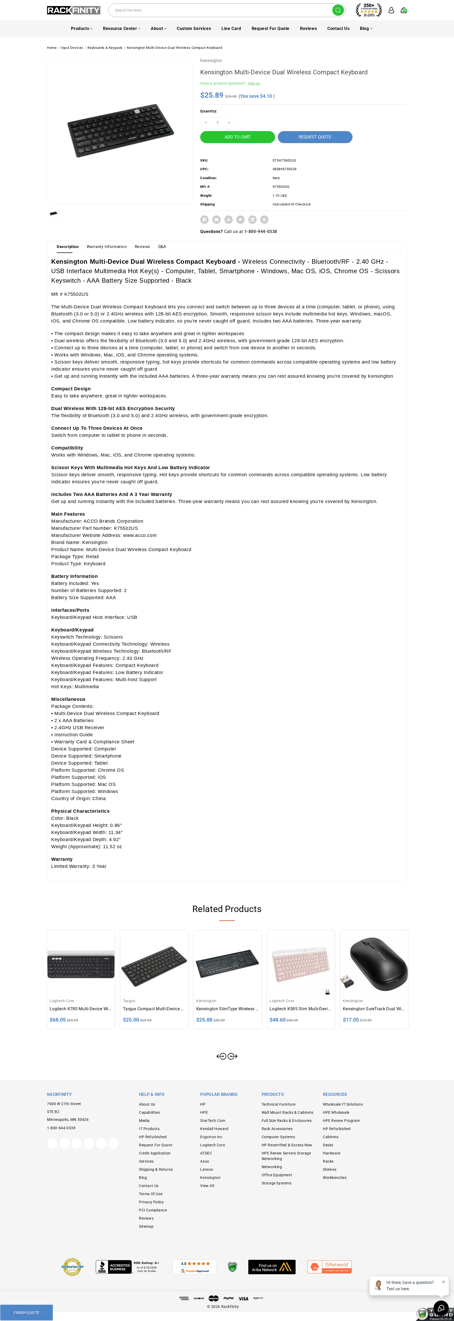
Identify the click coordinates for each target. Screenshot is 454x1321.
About (157, 28)
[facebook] (64, 1143)
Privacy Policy (151, 1202)
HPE (204, 1112)
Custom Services (194, 28)
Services (146, 1161)
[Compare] (87, 959)
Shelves (329, 1169)
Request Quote (315, 136)
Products (80, 28)
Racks (328, 1161)
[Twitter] (240, 219)
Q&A (162, 246)
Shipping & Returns (156, 1169)
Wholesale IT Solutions (343, 1104)
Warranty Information (107, 246)
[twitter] (52, 1143)
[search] (338, 10)
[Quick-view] (74, 959)
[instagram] (89, 1143)
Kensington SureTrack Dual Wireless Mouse (374, 1008)
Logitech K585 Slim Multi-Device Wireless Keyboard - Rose (301, 1008)
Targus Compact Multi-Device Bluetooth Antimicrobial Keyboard (154, 1008)
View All (207, 1186)
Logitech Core (212, 1145)
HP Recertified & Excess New (287, 1145)
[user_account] (388, 10)
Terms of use (150, 1194)
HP (202, 1104)
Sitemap (146, 1226)
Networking (272, 1167)
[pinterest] (76, 1143)
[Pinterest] (264, 219)
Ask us (254, 83)
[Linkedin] (252, 219)
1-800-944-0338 (260, 231)
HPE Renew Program (341, 1120)
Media (144, 1120)
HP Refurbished (153, 1137)
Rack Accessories (277, 1129)
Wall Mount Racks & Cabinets (287, 1112)
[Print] (228, 219)
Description (68, 246)
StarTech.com (212, 1120)
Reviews (308, 28)
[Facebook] (204, 219)
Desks (328, 1145)
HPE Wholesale (336, 1112)
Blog (364, 28)
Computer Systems (278, 1137)
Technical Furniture (279, 1104)
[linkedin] (113, 1143)
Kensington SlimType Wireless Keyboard (227, 1008)
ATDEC (206, 1153)
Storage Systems (277, 1183)
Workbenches (335, 1177)
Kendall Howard (214, 1129)
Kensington (211, 60)
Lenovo (206, 1169)
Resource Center (120, 28)
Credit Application (155, 1153)
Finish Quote (26, 1312)
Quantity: (208, 111)
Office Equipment (277, 1175)
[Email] (216, 219)
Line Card (231, 28)
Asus (204, 1161)
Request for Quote (271, 28)
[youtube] (101, 1143)
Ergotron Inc (211, 1137)
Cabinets (331, 1137)
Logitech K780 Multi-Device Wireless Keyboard (81, 1008)
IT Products (149, 1129)
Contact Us (338, 28)
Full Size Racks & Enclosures (287, 1120)
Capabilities (149, 1112)
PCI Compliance (153, 1210)
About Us (147, 1104)
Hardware (331, 1153)
